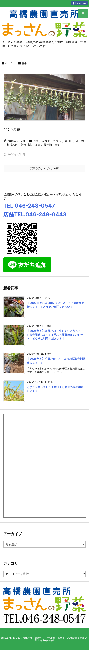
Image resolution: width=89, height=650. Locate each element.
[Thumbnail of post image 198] (44, 97)
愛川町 (69, 141)
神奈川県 (26, 144)
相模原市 (12, 144)
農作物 (48, 144)
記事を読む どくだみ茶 (44, 168)
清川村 (80, 141)
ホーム (9, 63)
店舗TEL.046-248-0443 (34, 214)
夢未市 (57, 141)
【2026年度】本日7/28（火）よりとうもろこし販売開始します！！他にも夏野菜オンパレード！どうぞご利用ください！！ (55, 334)
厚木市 (46, 141)
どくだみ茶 (12, 129)
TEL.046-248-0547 (29, 205)
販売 (37, 144)
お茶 (35, 141)
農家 (57, 144)
